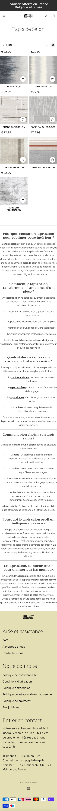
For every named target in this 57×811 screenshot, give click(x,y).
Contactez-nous (13, 653)
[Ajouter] (23, 79)
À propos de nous (14, 646)
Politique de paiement (17, 701)
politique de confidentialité (20, 675)
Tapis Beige (32, 782)
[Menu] (3, 16)
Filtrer (9, 44)
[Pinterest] (28, 788)
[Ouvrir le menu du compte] (46, 15)
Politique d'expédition (16, 688)
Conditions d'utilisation (17, 681)
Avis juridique (11, 707)
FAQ (5, 640)
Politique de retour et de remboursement (28, 694)
